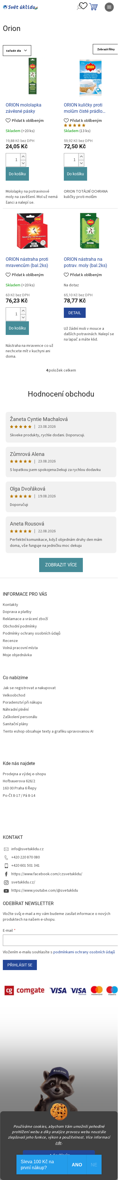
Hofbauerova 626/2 (19, 781)
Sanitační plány (15, 724)
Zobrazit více (61, 565)
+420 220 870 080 (25, 857)
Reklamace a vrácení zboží (25, 619)
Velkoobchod (14, 695)
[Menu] (109, 7)
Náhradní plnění (16, 709)
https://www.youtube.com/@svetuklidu (44, 890)
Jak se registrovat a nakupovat (29, 688)
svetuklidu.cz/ (23, 882)
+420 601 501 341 (25, 865)
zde (58, 1142)
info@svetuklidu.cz (27, 849)
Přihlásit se (19, 965)
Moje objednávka (17, 655)
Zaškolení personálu (20, 717)
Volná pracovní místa (20, 648)
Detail (74, 312)
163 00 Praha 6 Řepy (20, 788)
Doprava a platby (17, 612)
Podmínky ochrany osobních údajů (31, 633)
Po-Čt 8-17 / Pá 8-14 (19, 796)
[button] (23, 156)
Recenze (10, 641)
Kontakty (10, 605)
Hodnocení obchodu (61, 394)
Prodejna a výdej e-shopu (24, 774)
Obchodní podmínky (20, 626)
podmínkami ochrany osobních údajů (84, 952)
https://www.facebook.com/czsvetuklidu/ (46, 874)
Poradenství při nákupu (22, 702)
